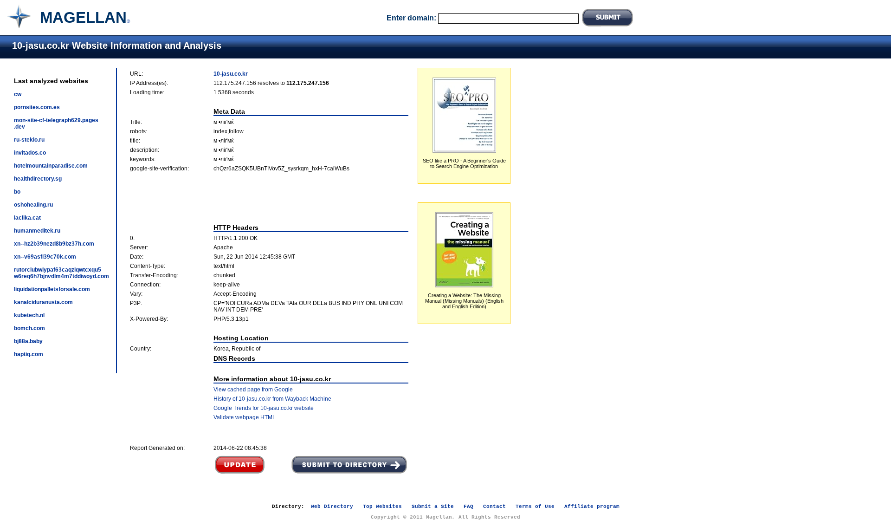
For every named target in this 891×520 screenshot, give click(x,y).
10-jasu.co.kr (230, 74)
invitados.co (30, 153)
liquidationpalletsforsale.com (52, 289)
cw (17, 94)
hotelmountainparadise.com (51, 165)
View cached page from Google (253, 389)
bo (17, 191)
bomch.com (29, 328)
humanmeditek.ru (37, 231)
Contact (494, 506)
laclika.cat (27, 217)
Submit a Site (433, 506)
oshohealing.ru (33, 205)
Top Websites (382, 506)
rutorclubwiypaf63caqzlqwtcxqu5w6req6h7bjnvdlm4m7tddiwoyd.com (61, 273)
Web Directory (332, 506)
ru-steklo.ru (29, 139)
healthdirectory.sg (38, 179)
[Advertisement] (269, 198)
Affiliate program (592, 506)
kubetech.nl (29, 315)
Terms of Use (535, 506)
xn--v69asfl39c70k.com (45, 257)
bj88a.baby (28, 341)
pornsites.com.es (37, 107)
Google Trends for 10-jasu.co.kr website (263, 408)
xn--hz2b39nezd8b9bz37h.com (54, 243)
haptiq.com (28, 354)
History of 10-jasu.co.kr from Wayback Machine (272, 399)
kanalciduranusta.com (43, 302)
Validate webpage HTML (244, 417)
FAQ (468, 506)
